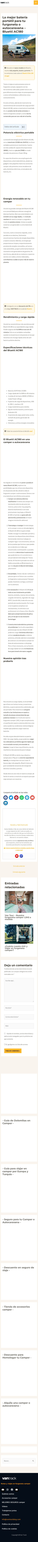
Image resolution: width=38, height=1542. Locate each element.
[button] (5, 797)
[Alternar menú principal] (36, 2)
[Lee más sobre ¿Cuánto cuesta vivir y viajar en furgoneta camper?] (19, 934)
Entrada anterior (19, 866)
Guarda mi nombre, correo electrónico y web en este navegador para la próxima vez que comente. (18, 1036)
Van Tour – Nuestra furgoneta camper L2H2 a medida (18, 917)
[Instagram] (21, 856)
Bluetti (29, 309)
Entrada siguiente (19, 872)
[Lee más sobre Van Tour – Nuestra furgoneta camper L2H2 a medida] (19, 902)
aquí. (31, 431)
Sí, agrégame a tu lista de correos (16, 1044)
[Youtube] (17, 856)
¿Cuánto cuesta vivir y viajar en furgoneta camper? (16, 948)
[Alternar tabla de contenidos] (22, 127)
